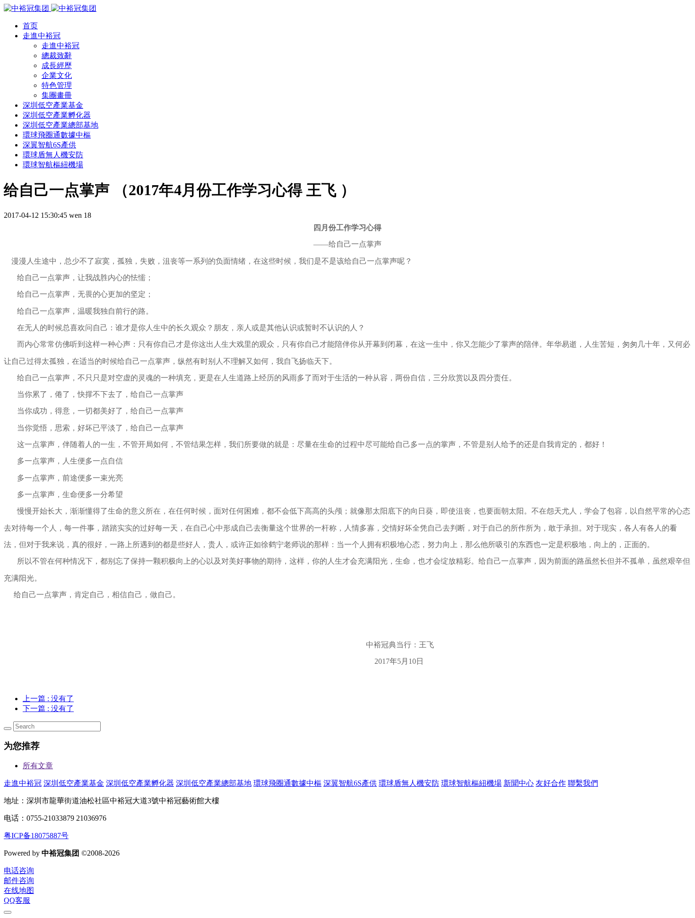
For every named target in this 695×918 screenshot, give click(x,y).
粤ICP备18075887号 (36, 836)
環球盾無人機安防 (409, 783)
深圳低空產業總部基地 (214, 783)
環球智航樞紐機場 (471, 783)
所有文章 (38, 766)
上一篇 (48, 699)
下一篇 (48, 708)
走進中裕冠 (23, 783)
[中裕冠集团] (50, 8)
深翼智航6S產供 (350, 783)
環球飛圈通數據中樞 (287, 783)
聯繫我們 (583, 783)
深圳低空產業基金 (73, 783)
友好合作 (551, 783)
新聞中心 (519, 783)
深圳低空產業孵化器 (140, 783)
